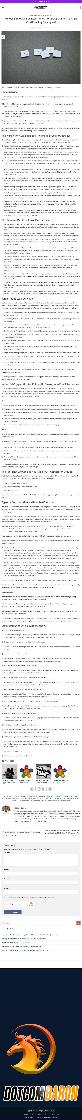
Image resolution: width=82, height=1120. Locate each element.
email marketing (54, 798)
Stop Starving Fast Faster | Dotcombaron (16, 942)
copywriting (20, 798)
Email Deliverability (43, 798)
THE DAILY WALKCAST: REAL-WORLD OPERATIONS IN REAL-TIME (25, 950)
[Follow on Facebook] (33, 1)
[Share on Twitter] (39, 789)
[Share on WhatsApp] (32, 789)
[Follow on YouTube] (46, 1)
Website (6, 888)
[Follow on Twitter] (39, 1)
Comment (7, 852)
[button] (3, 7)
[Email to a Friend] (42, 789)
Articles (26, 1114)
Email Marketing (46, 15)
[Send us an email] (41, 1)
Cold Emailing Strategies (9, 798)
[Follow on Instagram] (35, 1)
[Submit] (78, 923)
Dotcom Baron (35, 15)
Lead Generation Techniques (43, 800)
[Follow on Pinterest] (44, 1)
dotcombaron (49, 28)
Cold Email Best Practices (71, 796)
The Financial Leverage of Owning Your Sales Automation (21, 946)
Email (6, 879)
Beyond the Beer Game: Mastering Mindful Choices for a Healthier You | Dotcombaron (31, 935)
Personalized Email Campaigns (61, 800)
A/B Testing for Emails (48, 796)
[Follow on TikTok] (37, 1)
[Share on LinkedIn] (50, 789)
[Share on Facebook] (35, 789)
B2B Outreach (60, 796)
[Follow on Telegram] (48, 1)
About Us (55, 1114)
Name (6, 869)
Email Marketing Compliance (68, 798)
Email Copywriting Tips (30, 798)
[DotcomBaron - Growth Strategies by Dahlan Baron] (40, 7)
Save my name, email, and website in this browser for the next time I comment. (31, 898)
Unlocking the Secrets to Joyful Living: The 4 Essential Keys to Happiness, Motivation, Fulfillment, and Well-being (62, 833)
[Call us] (43, 1)
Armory (33, 1114)
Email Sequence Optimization (26, 800)
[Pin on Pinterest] (46, 789)
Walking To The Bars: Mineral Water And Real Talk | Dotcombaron (24, 939)
